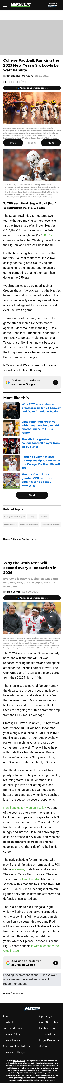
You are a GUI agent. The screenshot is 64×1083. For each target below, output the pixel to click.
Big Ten (44, 517)
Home (6, 539)
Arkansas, (18, 869)
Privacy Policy (12, 1034)
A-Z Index (45, 1046)
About (7, 1016)
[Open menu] (5, 5)
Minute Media (19, 1061)
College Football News (24, 539)
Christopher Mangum (20, 75)
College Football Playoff (14, 517)
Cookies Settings (14, 1052)
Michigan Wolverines (29, 524)
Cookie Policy (11, 1040)
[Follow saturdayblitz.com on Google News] (55, 382)
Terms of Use (48, 1034)
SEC (32, 517)
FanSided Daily (12, 1028)
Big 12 (48, 235)
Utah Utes (18, 993)
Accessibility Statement (18, 1046)
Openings (45, 1016)
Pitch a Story (47, 1028)
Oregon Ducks (10, 524)
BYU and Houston (29, 879)
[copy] (23, 82)
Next (51, 142)
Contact (8, 1022)
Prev (13, 142)
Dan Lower (13, 591)
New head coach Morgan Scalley (24, 807)
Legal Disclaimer (50, 1040)
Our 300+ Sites (48, 1022)
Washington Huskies (51, 524)
